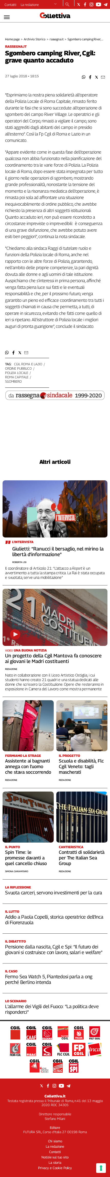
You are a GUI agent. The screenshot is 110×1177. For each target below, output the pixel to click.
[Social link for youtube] (98, 4)
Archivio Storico (35, 39)
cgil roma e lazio (28, 364)
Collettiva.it (55, 1096)
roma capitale (16, 377)
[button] (84, 77)
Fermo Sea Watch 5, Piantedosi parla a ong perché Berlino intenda (48, 979)
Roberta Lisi (19, 562)
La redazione (30, 5)
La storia (55, 1162)
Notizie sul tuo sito (54, 1157)
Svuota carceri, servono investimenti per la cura (53, 892)
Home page (12, 39)
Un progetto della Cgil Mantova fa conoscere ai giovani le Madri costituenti (53, 658)
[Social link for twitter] (79, 4)
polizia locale (16, 373)
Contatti (10, 5)
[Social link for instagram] (91, 4)
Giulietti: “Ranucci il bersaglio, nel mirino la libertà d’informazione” (58, 551)
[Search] (67, 5)
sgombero (13, 381)
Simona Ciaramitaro (16, 871)
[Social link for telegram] (105, 4)
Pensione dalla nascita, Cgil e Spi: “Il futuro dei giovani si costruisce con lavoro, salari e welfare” (53, 949)
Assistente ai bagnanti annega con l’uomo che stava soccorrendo (28, 766)
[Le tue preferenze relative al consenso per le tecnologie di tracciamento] (101, 1168)
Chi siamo (55, 1141)
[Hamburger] (7, 17)
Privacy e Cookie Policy (55, 1168)
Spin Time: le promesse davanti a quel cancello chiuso (26, 857)
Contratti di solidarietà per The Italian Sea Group (81, 857)
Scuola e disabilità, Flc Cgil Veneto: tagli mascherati (81, 766)
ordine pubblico (18, 368)
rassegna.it (57, 39)
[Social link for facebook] (85, 4)
